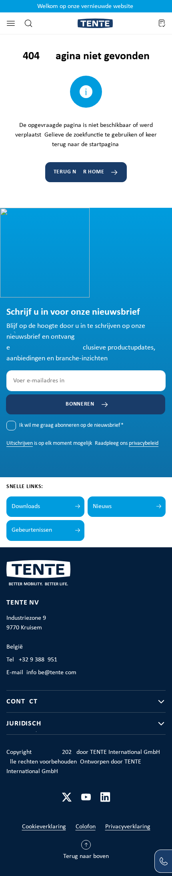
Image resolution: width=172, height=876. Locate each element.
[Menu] (10, 23)
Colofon (86, 827)
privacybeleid (143, 443)
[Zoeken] (28, 23)
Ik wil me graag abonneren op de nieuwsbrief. (71, 425)
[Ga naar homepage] (95, 23)
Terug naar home (79, 172)
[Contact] (163, 861)
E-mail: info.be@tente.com (41, 672)
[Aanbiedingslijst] (162, 23)
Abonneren (78, 404)
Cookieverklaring (44, 827)
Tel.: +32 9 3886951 (31, 660)
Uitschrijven (19, 443)
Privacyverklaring (127, 827)
